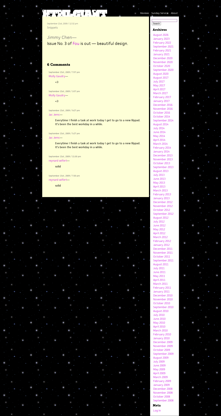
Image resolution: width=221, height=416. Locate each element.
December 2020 (162, 58)
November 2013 (163, 159)
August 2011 (160, 264)
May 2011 (159, 276)
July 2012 (159, 221)
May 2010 (159, 322)
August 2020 (160, 74)
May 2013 (159, 182)
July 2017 (159, 81)
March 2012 (160, 237)
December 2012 (162, 202)
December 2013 (162, 155)
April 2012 (159, 233)
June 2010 (159, 319)
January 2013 (161, 198)
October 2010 (161, 303)
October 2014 (161, 116)
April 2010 (159, 326)
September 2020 (163, 70)
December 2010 (162, 295)
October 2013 (161, 163)
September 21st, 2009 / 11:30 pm (65, 156)
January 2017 (161, 101)
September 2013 (163, 167)
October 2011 (161, 256)
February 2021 (162, 50)
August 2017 (160, 77)
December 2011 (162, 249)
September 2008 (163, 400)
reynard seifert (58, 160)
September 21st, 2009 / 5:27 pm (64, 133)
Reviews (144, 13)
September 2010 (163, 307)
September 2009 (163, 354)
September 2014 (163, 120)
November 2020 (163, 62)
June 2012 (159, 225)
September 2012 (163, 214)
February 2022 (162, 42)
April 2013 (159, 186)
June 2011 (159, 272)
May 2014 (159, 136)
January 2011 (161, 291)
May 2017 (159, 85)
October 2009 (161, 350)
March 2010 (160, 330)
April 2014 (159, 140)
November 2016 (163, 109)
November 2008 (163, 392)
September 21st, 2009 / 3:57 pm (64, 91)
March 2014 (160, 144)
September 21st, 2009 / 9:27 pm (64, 110)
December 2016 (162, 105)
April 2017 (159, 89)
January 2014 (161, 151)
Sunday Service (159, 13)
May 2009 (159, 369)
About (174, 13)
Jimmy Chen (59, 37)
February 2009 (162, 381)
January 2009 (161, 385)
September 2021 (163, 46)
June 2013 (159, 179)
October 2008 (161, 396)
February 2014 (162, 147)
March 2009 (160, 377)
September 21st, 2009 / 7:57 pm (64, 72)
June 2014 (159, 132)
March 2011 (160, 284)
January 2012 (161, 245)
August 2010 (160, 311)
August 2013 (160, 171)
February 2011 (162, 287)
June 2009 (159, 365)
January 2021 (161, 54)
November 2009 (163, 346)
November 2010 (163, 299)
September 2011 (163, 260)
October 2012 (161, 210)
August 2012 (160, 217)
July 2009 (159, 361)
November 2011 (163, 252)
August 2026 (160, 35)
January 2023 (161, 39)
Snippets (52, 27)
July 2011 (159, 268)
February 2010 (162, 334)
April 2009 (159, 373)
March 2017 (160, 93)
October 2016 (161, 112)
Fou (76, 43)
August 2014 (160, 124)
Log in (157, 410)
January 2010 (161, 338)
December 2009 (162, 342)
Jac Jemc (54, 114)
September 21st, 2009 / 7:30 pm (64, 175)
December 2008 (162, 389)
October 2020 (161, 66)
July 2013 (159, 175)
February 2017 (162, 97)
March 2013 (160, 190)
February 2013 (162, 194)
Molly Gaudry (57, 76)
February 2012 (162, 241)
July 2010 (159, 315)
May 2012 (159, 229)
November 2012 (163, 206)
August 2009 (160, 357)
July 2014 (159, 128)
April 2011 (159, 280)
